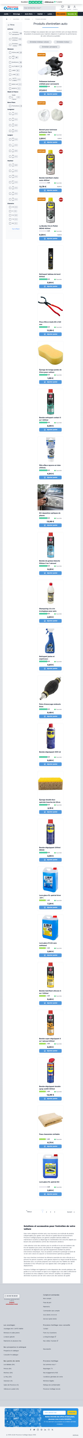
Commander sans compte (51, 1311)
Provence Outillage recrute (51, 1389)
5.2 (13, 215)
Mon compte (47, 1298)
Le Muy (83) (8, 1377)
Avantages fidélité (13, 1328)
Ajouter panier (52, 94)
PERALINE (15, 52)
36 (13, 223)
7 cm (13, 145)
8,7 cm (13, 182)
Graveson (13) (8, 1381)
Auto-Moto (16, 19)
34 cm (13, 199)
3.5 (13, 207)
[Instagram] (38, 1430)
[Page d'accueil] (6, 19)
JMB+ (14, 70)
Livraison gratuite (9, 1337)
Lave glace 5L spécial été (49, 1182)
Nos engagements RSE (50, 1372)
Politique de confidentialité (51, 1385)
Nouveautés (47, 1349)
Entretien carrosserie (15, 33)
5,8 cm (13, 176)
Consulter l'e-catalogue (11, 1355)
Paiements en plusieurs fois (12, 1341)
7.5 (13, 219)
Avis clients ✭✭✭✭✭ (50, 1315)
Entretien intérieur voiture (39, 42)
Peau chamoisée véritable (49, 1134)
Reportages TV (48, 1368)
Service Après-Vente (50, 1319)
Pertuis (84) (7, 1368)
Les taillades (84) (9, 1364)
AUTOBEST (15, 66)
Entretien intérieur (15, 39)
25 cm (13, 125)
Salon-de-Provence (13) (11, 1385)
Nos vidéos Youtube (50, 1341)
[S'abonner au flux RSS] (52, 1430)
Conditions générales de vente (53, 1377)
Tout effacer (16, 229)
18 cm (13, 188)
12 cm (13, 151)
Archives (75, 1435)
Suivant (69, 1212)
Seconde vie (72, 14)
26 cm (13, 131)
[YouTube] (49, 1430)
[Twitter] (34, 1430)
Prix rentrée (61, 14)
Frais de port (47, 1302)
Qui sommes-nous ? (49, 1364)
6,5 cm (13, 139)
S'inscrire (72, 1412)
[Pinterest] (41, 1430)
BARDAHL (15, 62)
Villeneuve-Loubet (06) (11, 1389)
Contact (45, 1328)
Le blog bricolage (48, 1337)
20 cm (13, 119)
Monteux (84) (8, 1372)
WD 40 (13, 57)
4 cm (13, 171)
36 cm (13, 156)
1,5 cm (13, 165)
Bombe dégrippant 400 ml (50, 752)
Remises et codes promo (12, 1333)
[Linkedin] (45, 1430)
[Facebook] (31, 1430)
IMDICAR (15, 84)
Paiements (46, 1306)
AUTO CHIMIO (14, 79)
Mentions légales (48, 1381)
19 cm (13, 113)
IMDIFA (14, 88)
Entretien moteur (15, 45)
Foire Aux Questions (50, 1333)
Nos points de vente (12, 1361)
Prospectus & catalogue (11, 1350)
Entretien (27, 19)
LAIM (13, 74)
